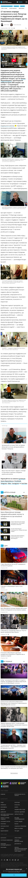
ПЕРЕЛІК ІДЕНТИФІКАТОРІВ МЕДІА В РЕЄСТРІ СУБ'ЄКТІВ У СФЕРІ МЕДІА (21, 849)
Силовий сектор (5, 821)
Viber (9, 483)
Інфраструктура (19, 814)
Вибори (3, 809)
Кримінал (3, 804)
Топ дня (17, 830)
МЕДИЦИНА (16, 6)
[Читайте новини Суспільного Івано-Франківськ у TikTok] (18, 860)
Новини (3, 794)
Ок (14, 875)
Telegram (4, 483)
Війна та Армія (4, 8)
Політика (3, 823)
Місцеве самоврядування (19, 818)
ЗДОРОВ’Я (22, 6)
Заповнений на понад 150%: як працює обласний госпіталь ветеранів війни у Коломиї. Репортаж (13, 447)
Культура (17, 804)
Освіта (16, 807)
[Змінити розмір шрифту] (26, 28)
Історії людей (18, 821)
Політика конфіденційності (6, 844)
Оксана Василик (17, 24)
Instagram (15, 483)
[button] (8, 126)
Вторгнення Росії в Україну (6, 6)
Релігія (16, 823)
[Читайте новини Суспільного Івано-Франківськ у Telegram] (13, 860)
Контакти (3, 837)
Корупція (17, 802)
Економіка (4, 807)
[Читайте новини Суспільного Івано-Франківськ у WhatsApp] (15, 860)
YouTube (24, 483)
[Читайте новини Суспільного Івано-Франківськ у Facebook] (2, 860)
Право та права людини (5, 818)
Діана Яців (6, 24)
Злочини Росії (5, 826)
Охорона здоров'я (13, 8)
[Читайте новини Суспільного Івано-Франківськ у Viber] (10, 860)
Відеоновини (21, 8)
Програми (3, 847)
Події (2, 802)
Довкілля (3, 812)
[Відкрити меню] (27, 2)
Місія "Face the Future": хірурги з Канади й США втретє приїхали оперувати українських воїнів (13, 472)
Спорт (2, 828)
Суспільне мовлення (7, 840)
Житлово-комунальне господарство (7, 815)
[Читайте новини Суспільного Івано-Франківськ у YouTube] (7, 860)
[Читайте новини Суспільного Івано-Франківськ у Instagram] (4, 860)
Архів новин (18, 837)
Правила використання (19, 840)
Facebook (18, 481)
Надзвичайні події (20, 809)
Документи (18, 843)
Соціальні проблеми (20, 826)
